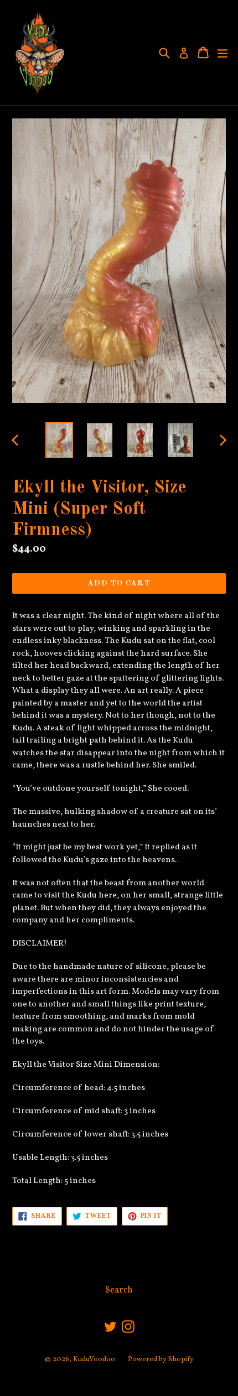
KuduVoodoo (94, 1359)
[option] (59, 440)
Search (119, 1290)
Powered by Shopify (161, 1359)
